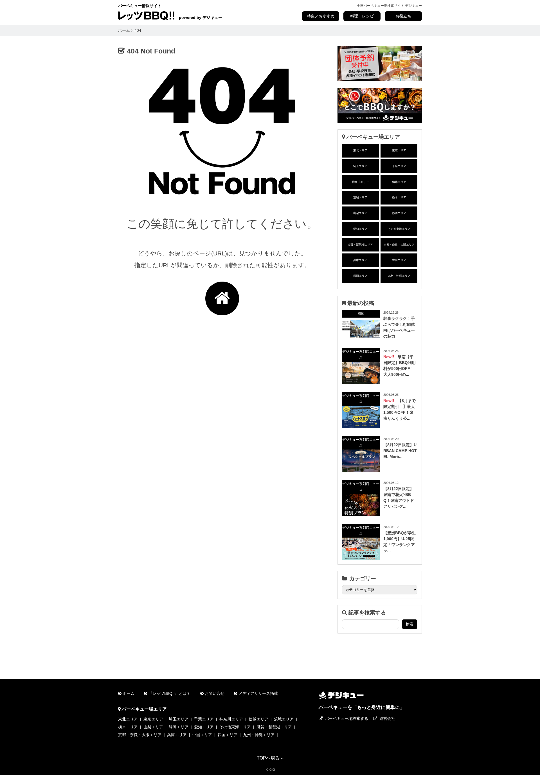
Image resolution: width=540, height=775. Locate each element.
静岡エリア (399, 213)
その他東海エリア (399, 228)
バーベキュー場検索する (346, 718)
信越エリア (399, 181)
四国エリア (360, 275)
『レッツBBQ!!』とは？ (169, 693)
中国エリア (399, 260)
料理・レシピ (362, 16)
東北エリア (360, 150)
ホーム (128, 693)
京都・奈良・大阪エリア (399, 244)
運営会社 (387, 718)
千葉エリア (399, 166)
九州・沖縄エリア (399, 275)
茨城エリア (360, 197)
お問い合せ (214, 693)
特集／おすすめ (320, 16)
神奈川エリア (360, 181)
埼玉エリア (360, 166)
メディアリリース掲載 (258, 693)
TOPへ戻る (268, 757)
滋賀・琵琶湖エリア (360, 244)
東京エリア (399, 150)
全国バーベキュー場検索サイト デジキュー (389, 6)
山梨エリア (360, 213)
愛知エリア (360, 228)
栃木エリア (399, 197)
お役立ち (403, 16)
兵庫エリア (360, 260)
